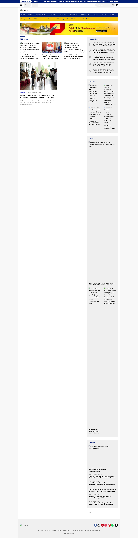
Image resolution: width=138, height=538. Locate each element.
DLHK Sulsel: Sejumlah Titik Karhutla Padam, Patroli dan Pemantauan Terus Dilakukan (102, 65)
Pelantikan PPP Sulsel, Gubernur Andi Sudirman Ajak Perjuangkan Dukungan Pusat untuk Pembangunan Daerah (94, 431)
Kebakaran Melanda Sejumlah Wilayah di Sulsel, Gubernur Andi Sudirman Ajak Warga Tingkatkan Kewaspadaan (104, 58)
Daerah (22, 92)
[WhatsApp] (112, 525)
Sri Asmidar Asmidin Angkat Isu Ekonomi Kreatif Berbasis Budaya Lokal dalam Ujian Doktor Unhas (102, 503)
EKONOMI (63, 15)
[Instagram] (105, 525)
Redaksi (47, 531)
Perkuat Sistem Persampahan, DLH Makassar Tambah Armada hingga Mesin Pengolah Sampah (83, 56)
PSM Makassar (75, 19)
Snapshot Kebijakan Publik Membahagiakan (97, 470)
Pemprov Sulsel (26, 19)
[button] (113, 4)
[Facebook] (95, 525)
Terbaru (27, 5)
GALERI (95, 15)
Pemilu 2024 (87, 19)
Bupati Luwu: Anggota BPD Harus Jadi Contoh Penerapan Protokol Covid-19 (37, 96)
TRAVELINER (85, 15)
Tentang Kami (56, 531)
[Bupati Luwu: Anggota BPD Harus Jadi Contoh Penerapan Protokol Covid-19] (38, 76)
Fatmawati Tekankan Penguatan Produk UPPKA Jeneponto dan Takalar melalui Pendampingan (103, 71)
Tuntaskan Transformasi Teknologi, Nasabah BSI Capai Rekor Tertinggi (95, 100)
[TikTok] (116, 525)
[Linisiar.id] (24, 10)
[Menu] (21, 5)
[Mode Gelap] (117, 5)
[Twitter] (98, 525)
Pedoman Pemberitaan (92, 531)
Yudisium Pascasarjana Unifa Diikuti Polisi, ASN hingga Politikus (100, 497)
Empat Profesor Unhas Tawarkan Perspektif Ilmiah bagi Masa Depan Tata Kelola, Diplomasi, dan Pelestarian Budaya (102, 483)
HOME (23, 15)
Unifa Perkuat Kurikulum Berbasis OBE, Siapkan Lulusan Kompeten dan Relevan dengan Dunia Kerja (102, 477)
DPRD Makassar (39, 19)
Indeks (35, 5)
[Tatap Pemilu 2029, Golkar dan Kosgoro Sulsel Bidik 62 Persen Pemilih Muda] (102, 211)
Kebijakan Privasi (77, 531)
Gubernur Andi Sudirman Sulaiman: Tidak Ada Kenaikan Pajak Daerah (104, 45)
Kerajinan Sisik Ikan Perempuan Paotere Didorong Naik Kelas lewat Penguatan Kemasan (94, 122)
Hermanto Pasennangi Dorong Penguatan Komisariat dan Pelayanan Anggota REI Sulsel (110, 127)
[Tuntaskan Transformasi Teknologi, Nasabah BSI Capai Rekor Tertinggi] (95, 90)
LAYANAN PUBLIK (41, 15)
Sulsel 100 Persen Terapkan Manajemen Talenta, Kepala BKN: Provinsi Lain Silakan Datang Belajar (61, 56)
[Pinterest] (102, 525)
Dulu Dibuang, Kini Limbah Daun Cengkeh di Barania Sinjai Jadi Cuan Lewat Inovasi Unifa (102, 490)
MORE (112, 15)
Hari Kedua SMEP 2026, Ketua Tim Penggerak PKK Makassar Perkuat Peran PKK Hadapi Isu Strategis (104, 51)
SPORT (104, 15)
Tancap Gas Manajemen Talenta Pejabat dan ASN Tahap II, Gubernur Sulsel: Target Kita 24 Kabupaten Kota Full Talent (38, 56)
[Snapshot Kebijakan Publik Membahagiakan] (102, 455)
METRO (30, 15)
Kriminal (49, 19)
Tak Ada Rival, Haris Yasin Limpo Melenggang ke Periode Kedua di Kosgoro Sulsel (109, 301)
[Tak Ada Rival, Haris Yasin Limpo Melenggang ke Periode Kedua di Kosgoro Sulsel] (110, 293)
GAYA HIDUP (73, 15)
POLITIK (53, 15)
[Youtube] (109, 525)
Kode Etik (66, 531)
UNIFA (57, 19)
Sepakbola (65, 19)
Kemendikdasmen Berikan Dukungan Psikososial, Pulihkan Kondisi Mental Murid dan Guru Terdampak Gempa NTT (68, 1)
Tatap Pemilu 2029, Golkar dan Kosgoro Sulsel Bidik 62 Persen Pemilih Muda (102, 284)
